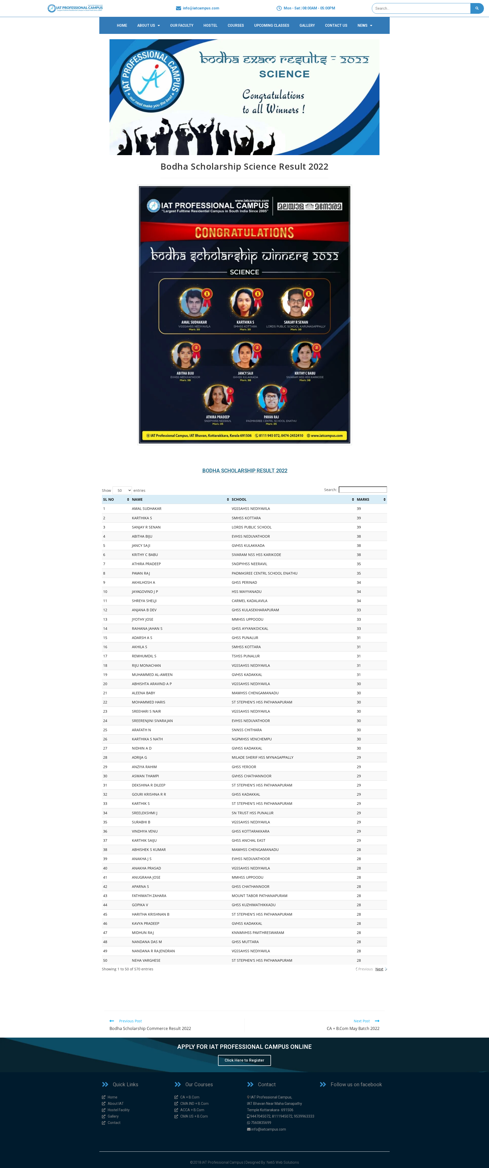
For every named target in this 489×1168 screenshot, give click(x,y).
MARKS (363, 499)
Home (122, 25)
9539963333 (304, 1116)
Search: (330, 489)
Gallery (307, 25)
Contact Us (336, 25)
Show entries (123, 490)
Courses (236, 25)
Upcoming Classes (271, 25)
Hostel (210, 25)
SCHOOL (239, 499)
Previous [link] (365, 969)
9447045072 (260, 1116)
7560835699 (261, 1123)
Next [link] (379, 969)
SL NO (108, 499)
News (363, 25)
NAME (137, 499)
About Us (146, 25)
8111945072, (282, 1116)
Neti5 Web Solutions (283, 1162)
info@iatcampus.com (268, 1129)
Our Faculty (181, 25)
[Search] (477, 8)
